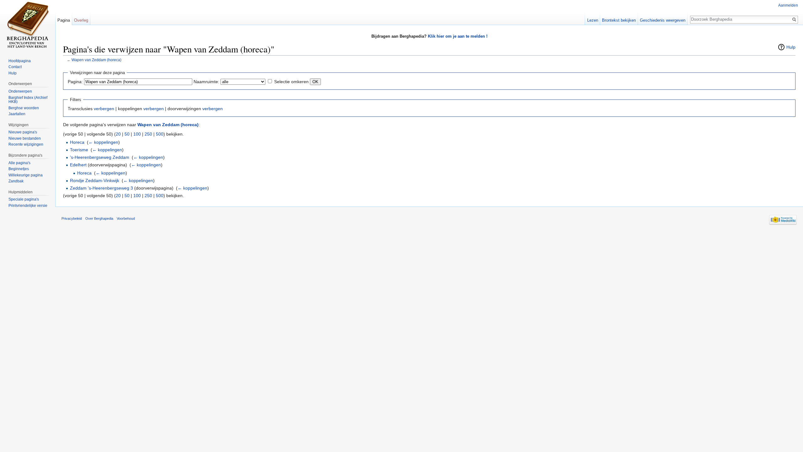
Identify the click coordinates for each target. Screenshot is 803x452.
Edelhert (78, 164)
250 (148, 134)
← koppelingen (103, 142)
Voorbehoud (126, 218)
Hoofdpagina (19, 61)
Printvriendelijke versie (27, 205)
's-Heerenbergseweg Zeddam (99, 157)
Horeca (77, 142)
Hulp (790, 47)
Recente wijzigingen (25, 144)
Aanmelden (788, 5)
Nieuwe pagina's (22, 132)
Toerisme (79, 149)
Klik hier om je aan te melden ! (457, 36)
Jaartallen (16, 114)
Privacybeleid (71, 218)
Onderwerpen (20, 91)
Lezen (592, 20)
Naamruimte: (206, 81)
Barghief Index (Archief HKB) (27, 99)
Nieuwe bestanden (24, 138)
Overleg (81, 20)
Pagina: (75, 81)
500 (159, 134)
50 (127, 134)
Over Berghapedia (99, 218)
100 (137, 134)
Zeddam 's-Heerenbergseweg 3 (101, 188)
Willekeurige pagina (25, 175)
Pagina (63, 20)
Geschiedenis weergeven (662, 20)
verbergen (104, 108)
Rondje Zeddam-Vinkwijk (94, 180)
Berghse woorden (23, 108)
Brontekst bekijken (619, 20)
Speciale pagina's (23, 199)
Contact (15, 67)
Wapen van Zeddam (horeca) (96, 60)
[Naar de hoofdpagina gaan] (28, 25)
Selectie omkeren (291, 81)
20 (118, 134)
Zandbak (16, 181)
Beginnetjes (18, 169)
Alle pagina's (19, 163)
